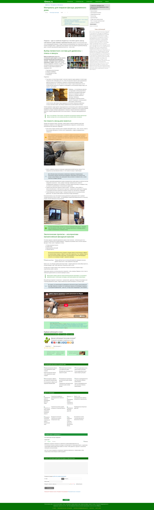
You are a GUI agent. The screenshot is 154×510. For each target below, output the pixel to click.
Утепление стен (104, 64)
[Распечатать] (73, 342)
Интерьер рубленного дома (101, 35)
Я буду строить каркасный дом (96, 19)
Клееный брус (93, 16)
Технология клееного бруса (77, 326)
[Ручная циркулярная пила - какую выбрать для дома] (81, 368)
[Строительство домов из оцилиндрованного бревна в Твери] (47, 400)
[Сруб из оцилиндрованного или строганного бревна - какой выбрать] (81, 380)
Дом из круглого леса (54, 326)
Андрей (49, 441)
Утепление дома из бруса (99, 60)
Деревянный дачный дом (94, 65)
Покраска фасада (83, 325)
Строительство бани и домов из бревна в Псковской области (58, 407)
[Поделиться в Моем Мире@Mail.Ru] (59, 342)
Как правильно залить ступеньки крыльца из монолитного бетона (79, 418)
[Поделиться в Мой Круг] (61, 342)
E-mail (46, 478)
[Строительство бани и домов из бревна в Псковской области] (47, 410)
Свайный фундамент (60, 327)
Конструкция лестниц (76, 324)
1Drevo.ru (48, 1)
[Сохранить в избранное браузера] (70, 342)
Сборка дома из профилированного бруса (100, 51)
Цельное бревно (93, 11)
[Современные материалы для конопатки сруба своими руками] (66, 380)
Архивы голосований (94, 26)
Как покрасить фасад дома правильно (72, 20)
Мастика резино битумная (104, 56)
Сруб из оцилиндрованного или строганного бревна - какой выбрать (81, 385)
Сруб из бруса (92, 69)
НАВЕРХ (67, 499)
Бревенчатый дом (75, 325)
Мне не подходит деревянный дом (97, 20)
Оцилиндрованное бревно (95, 12)
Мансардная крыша (82, 323)
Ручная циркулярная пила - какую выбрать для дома (81, 371)
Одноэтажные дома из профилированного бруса (98, 68)
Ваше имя (47, 481)
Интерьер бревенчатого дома (95, 37)
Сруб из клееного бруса (100, 44)
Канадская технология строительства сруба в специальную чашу (56, 418)
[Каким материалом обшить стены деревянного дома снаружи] (51, 369)
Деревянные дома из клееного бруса (100, 38)
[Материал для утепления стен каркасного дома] (66, 368)
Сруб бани (103, 33)
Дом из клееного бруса (94, 31)
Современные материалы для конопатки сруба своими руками (66, 385)
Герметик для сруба (93, 66)
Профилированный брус (95, 14)
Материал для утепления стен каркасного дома (66, 371)
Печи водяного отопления (97, 61)
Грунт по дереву (62, 334)
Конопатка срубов (62, 326)
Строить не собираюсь (95, 22)
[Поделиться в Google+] (54, 342)
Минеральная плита (104, 55)
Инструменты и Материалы (57, 5)
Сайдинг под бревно (93, 43)
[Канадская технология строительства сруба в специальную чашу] (47, 420)
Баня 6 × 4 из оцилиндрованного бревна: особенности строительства (80, 398)
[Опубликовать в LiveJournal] (57, 342)
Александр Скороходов (54, 12)
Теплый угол (101, 62)
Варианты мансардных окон (72, 323)
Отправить (50, 488)
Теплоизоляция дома (103, 31)
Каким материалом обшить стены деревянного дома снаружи (50, 374)
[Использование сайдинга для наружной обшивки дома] (51, 379)
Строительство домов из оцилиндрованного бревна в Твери (57, 398)
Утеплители (69, 326)
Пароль (66, 478)
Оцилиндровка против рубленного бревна (62, 324)
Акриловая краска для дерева (51, 334)
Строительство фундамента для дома (97, 57)
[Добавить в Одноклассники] (68, 342)
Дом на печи (99, 59)
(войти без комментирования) (59, 476)
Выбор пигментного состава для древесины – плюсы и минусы (76, 19)
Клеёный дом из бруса (94, 39)
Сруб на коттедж (68, 325)
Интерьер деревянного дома (98, 48)
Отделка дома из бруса (94, 56)
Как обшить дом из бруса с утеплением (100, 42)
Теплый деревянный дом (104, 65)
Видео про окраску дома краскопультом (72, 24)
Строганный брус (94, 17)
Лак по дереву (70, 334)
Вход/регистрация (55, 476)
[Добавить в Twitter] (66, 342)
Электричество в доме (94, 52)
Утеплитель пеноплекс (102, 53)
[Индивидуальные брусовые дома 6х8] (70, 409)
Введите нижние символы (50, 484)
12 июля (53, 441)
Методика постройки (60, 325)
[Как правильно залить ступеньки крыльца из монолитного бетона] (70, 421)
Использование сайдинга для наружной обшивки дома (50, 382)
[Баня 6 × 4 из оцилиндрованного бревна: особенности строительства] (70, 400)
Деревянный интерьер (104, 34)
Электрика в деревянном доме (103, 66)
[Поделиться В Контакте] (63, 342)
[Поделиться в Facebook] (52, 342)
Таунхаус (52, 324)
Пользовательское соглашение (74, 491)
